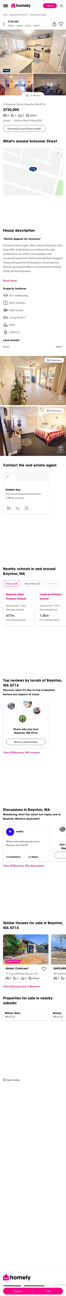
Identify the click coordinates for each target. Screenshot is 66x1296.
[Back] (3, 24)
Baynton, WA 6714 (18, 14)
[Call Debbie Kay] (17, 508)
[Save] (61, 24)
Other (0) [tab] (52, 583)
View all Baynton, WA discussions (23, 865)
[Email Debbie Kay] (9, 508)
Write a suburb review (26, 741)
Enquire (18, 1291)
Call (48, 1291)
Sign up (50, 5)
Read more (10, 280)
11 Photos (35, 95)
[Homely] (33, 1277)
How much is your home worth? (24, 128)
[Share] (54, 24)
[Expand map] (58, 152)
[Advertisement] (33, 212)
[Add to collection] (44, 969)
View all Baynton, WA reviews (21, 752)
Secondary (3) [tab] (32, 583)
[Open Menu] (5, 5)
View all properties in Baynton (21, 986)
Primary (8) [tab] (12, 583)
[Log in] (61, 5)
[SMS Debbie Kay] (26, 508)
